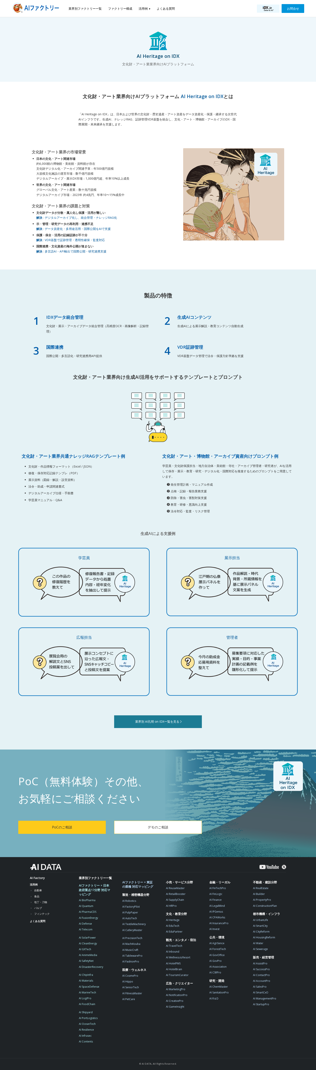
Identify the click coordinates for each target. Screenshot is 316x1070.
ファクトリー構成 (120, 8)
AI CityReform (261, 931)
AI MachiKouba (131, 944)
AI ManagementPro (264, 998)
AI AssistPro (260, 963)
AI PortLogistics (88, 1018)
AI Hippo (127, 981)
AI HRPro (171, 906)
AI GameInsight (175, 1006)
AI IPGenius (216, 911)
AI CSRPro (215, 972)
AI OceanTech (87, 1024)
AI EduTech (172, 926)
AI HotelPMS (173, 963)
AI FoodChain (87, 1004)
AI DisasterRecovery (91, 967)
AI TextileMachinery (134, 924)
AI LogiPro (85, 998)
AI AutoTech (129, 918)
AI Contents (86, 1041)
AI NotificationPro (176, 995)
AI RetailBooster (176, 894)
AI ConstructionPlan (265, 906)
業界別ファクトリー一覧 (85, 8)
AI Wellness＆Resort (178, 957)
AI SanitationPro (219, 992)
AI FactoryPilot (131, 906)
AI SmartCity (260, 926)
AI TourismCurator (177, 975)
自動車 (38, 890)
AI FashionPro (130, 961)
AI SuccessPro (261, 969)
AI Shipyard (86, 1012)
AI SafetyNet (86, 961)
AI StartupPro (261, 1004)
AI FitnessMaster (132, 993)
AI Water (258, 943)
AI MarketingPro (175, 989)
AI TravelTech (174, 946)
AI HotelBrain (174, 969)
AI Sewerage (260, 949)
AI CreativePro (174, 1001)
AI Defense (85, 923)
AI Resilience (86, 1030)
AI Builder (259, 894)
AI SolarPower (87, 937)
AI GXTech (85, 949)
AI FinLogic (215, 894)
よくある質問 (166, 8)
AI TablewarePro (132, 956)
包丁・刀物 (40, 902)
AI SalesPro (260, 986)
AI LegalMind (217, 906)
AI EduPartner (174, 931)
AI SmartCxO (260, 992)
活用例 (143, 8)
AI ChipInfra (86, 975)
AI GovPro (215, 961)
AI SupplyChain (175, 900)
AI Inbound (172, 951)
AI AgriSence (216, 943)
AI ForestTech (217, 949)
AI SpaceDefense (89, 986)
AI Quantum (86, 906)
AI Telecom (85, 929)
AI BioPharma (87, 900)
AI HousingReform (264, 937)
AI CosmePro (130, 976)
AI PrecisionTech (132, 938)
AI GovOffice (217, 955)
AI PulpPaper (130, 912)
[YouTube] (269, 867)
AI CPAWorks (217, 917)
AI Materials (86, 980)
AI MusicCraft (130, 950)
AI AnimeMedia (88, 955)
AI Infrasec (85, 1036)
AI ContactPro (261, 975)
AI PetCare (128, 999)
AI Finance (215, 900)
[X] (284, 867)
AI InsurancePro (219, 923)
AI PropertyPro (262, 900)
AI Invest (214, 929)
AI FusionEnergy (88, 918)
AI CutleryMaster (132, 930)
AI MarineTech (87, 992)
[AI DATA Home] (45, 867)
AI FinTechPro (217, 888)
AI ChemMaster (218, 986)
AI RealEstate (260, 888)
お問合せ (293, 8)
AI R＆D (213, 998)
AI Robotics (129, 901)
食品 (36, 896)
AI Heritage (172, 920)
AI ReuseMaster (175, 888)
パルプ (38, 908)
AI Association (218, 966)
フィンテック (42, 914)
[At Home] (37, 8)
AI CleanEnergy (88, 943)
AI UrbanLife (260, 920)
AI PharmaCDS (87, 912)
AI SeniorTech (130, 987)
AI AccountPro (261, 981)
